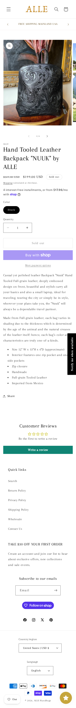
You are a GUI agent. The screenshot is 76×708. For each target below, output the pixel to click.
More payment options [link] (38, 265)
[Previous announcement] (7, 24)
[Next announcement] (68, 24)
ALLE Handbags (42, 700)
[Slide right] (47, 136)
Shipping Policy (18, 509)
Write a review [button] (38, 450)
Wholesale (15, 519)
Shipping (8, 183)
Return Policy (17, 490)
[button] (8, 9)
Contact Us (15, 528)
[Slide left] (28, 136)
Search (12, 481)
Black (14, 211)
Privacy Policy (17, 500)
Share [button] (11, 396)
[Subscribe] (55, 590)
